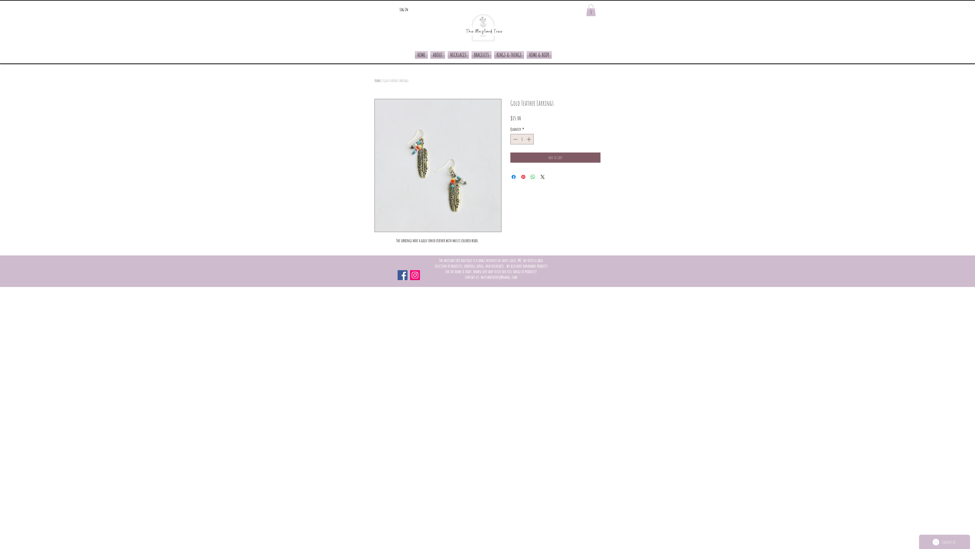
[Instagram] (415, 275)
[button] (591, 10)
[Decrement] (515, 139)
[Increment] (529, 139)
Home (378, 80)
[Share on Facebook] (514, 177)
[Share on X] (543, 177)
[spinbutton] (522, 139)
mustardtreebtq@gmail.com (499, 277)
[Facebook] (403, 275)
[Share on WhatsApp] (533, 177)
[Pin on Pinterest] (523, 177)
